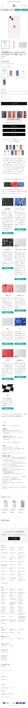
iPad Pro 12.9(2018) (12, 607)
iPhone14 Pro (13, 561)
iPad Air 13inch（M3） (4, 593)
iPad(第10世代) (13, 599)
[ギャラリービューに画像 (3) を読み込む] (23, 45)
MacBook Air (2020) (4, 630)
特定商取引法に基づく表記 (7, 693)
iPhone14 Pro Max (21, 562)
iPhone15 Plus (21, 556)
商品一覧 (3, 665)
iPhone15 (12, 556)
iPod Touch (3, 645)
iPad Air (11, 616)
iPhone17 (12, 547)
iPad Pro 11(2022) (3, 603)
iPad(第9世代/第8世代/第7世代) (22, 617)
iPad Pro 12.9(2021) (20, 603)
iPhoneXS (3, 577)
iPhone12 (3, 571)
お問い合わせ (4, 679)
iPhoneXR (20, 577)
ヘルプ (2, 673)
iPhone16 (20, 549)
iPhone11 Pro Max (21, 575)
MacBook (12, 632)
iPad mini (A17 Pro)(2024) (21, 593)
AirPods (11, 645)
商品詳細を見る (7, 233)
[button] (2, 5)
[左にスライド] (11, 514)
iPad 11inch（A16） (21, 590)
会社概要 (3, 684)
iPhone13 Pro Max (13, 568)
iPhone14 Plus (4, 561)
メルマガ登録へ (14, 538)
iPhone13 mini (13, 564)
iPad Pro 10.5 (4, 613)
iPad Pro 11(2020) (12, 610)
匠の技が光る (14, 126)
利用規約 (3, 690)
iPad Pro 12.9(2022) (20, 599)
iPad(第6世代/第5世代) (5, 620)
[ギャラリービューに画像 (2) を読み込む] (14, 45)
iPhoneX (3, 579)
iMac (19, 632)
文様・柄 (14, 130)
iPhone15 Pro (4, 558)
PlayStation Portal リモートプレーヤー (4, 659)
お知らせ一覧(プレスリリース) (8, 687)
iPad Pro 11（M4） (3, 596)
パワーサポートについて (6, 670)
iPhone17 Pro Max (4, 550)
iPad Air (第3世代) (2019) (21, 614)
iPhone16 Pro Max (21, 553)
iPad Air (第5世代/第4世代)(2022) (13, 603)
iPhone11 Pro (13, 574)
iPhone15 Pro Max (13, 559)
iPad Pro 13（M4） (12, 596)
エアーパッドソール (13, 639)
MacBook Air (21, 629)
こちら (20, 453)
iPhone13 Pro (4, 568)
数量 (2, 96)
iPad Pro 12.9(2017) (20, 607)
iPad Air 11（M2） (3, 599)
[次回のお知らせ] (25, 1)
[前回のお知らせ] (2, 1)
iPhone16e (3, 556)
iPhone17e (3, 547)
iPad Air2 (3, 616)
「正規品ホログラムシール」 (14, 487)
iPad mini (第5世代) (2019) (21, 620)
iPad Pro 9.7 (12, 613)
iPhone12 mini (21, 568)
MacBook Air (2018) (13, 630)
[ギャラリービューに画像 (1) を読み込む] (5, 45)
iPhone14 (4, 93)
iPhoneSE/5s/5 (4, 583)
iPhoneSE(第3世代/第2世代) (4, 565)
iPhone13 (20, 564)
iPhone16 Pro (13, 552)
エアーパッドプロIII (4, 639)
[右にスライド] (16, 514)
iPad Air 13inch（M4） (4, 590)
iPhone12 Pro (13, 571)
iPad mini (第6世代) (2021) (13, 620)
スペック (14, 134)
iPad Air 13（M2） (20, 596)
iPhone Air (12, 549)
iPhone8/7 (12, 579)
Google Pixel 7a (4, 651)
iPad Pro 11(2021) (3, 610)
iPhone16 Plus (4, 552)
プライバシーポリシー (6, 697)
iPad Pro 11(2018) (20, 610)
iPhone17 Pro (21, 547)
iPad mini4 (3, 623)
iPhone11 (3, 574)
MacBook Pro (4, 632)
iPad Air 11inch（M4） (13, 590)
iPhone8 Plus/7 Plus (21, 580)
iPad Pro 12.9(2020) (3, 607)
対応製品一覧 (4, 676)
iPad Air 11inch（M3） (13, 593)
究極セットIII (21, 638)
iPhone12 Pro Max (21, 572)
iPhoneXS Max (13, 577)
